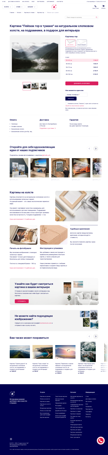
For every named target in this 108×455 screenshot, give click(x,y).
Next (95, 148)
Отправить (22, 301)
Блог (33, 1)
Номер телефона (73, 94)
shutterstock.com (45, 323)
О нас (4, 1)
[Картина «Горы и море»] (42, 352)
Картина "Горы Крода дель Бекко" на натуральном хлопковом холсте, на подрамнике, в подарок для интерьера (86, 367)
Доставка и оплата (14, 1)
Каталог (30, 7)
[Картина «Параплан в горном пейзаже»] (65, 352)
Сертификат (50, 1)
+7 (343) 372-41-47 (100, 1)
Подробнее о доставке (47, 128)
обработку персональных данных (74, 105)
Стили (18, 7)
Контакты (60, 1)
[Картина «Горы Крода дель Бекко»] (88, 352)
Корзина (103, 8)
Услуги (6, 7)
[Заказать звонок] (101, 441)
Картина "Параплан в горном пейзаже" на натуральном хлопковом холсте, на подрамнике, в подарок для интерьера (64, 367)
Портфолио (40, 1)
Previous (89, 148)
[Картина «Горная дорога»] (20, 352)
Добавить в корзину (82, 83)
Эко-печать (25, 1)
